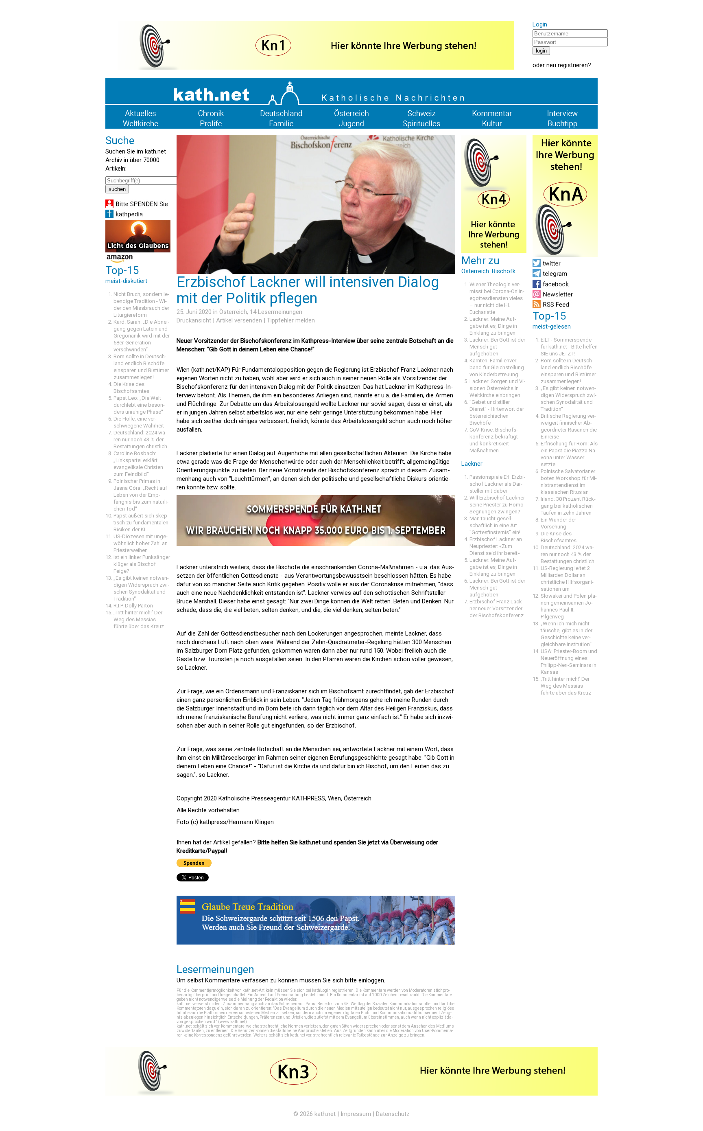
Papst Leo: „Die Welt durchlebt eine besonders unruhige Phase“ (139, 405)
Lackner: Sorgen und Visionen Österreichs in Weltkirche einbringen (497, 388)
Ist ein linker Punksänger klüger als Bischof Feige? (142, 564)
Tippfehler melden (291, 320)
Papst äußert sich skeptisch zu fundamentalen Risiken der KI (141, 523)
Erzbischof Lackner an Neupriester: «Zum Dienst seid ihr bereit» (495, 546)
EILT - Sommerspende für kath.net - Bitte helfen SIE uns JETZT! (569, 347)
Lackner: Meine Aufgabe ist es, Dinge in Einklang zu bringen (493, 326)
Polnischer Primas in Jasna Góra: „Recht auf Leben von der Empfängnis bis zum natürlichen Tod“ (141, 495)
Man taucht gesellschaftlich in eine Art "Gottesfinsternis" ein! (494, 525)
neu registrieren (567, 65)
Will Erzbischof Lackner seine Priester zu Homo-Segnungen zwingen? (497, 505)
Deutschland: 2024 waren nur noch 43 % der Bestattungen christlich (140, 439)
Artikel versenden (239, 320)
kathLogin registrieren (333, 990)
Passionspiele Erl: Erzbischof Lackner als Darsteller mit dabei (497, 484)
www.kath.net (232, 1021)
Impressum (356, 1114)
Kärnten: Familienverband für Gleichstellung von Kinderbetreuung (496, 367)
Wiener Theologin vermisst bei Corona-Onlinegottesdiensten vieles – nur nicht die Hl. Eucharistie (496, 298)
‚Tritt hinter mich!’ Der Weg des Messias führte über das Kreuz (139, 619)
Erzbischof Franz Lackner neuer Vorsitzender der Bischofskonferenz (496, 608)
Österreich (233, 312)
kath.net (325, 1114)
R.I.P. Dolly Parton (133, 606)
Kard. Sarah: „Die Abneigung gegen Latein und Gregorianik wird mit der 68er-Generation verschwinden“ (142, 336)
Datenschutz (393, 1114)
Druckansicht (194, 320)
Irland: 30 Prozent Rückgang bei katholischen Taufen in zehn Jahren (568, 506)
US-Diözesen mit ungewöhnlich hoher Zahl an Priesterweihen (141, 543)
